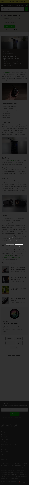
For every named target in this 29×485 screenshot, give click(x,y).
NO (10, 246)
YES (19, 246)
